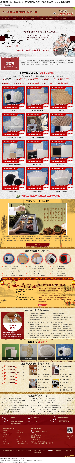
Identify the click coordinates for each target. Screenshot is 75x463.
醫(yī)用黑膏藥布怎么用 (58, 322)
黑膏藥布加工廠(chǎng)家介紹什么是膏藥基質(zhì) (52, 405)
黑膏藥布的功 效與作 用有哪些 (59, 275)
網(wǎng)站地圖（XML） (58, 450)
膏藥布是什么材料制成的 (58, 313)
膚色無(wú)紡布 (6, 443)
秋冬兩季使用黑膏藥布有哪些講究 (12, 271)
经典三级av (25, 462)
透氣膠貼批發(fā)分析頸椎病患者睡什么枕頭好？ (15, 407)
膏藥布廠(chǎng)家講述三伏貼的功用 (12, 398)
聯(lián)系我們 (67, 18)
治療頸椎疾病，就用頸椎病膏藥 (60, 319)
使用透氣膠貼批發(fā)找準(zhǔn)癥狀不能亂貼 (14, 400)
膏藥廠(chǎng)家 (19, 432)
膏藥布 (67, 456)
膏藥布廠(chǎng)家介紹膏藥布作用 (12, 409)
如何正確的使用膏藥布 (57, 271)
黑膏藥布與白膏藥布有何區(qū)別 (37, 313)
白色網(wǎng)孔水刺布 (21, 441)
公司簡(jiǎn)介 (15, 18)
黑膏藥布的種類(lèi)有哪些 (10, 268)
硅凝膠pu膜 (18, 439)
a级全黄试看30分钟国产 (17, 462)
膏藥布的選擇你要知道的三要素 (47, 398)
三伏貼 (4, 439)
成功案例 (40, 18)
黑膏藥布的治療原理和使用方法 (47, 402)
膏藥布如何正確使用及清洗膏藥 (11, 411)
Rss (65, 450)
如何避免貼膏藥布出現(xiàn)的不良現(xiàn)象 (14, 402)
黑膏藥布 (5, 430)
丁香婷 (10, 462)
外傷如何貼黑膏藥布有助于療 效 (47, 400)
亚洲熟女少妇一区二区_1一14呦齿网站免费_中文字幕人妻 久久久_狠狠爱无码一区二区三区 (21, 460)
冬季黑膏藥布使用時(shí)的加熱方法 (38, 328)
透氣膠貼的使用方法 (34, 324)
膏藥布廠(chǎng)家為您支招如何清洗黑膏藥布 (50, 407)
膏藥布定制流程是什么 (33, 273)
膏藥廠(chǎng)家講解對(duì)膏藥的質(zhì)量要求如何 (52, 411)
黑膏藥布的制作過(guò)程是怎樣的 (36, 268)
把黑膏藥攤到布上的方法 (58, 315)
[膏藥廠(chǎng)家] (51, 259)
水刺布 (4, 437)
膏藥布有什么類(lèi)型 (9, 273)
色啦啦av (2, 462)
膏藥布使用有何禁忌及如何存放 (11, 413)
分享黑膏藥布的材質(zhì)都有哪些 (48, 409)
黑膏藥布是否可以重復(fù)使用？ (11, 266)
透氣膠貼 (5, 432)
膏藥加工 (18, 430)
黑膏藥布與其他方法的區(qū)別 (35, 266)
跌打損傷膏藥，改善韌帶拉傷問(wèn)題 (39, 322)
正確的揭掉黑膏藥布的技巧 (46, 413)
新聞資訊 (32, 18)
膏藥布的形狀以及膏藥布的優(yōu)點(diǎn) (63, 317)
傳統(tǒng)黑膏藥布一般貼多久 (37, 315)
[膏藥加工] (23, 259)
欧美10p (6, 462)
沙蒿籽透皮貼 (6, 434)
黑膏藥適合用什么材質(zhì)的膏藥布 (36, 275)
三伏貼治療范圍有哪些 (35, 319)
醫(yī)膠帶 (18, 437)
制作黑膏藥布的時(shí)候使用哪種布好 (39, 337)
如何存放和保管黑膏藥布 (58, 266)
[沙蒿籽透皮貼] (65, 259)
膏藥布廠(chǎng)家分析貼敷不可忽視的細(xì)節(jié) (16, 405)
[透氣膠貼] (37, 259)
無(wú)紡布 (18, 434)
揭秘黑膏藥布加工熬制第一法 (36, 333)
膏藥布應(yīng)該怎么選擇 (34, 271)
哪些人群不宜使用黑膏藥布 (58, 268)
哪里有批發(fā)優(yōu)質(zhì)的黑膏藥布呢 (63, 337)
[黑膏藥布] (9, 259)
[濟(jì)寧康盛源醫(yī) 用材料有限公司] (10, 62)
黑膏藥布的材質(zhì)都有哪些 (59, 273)
